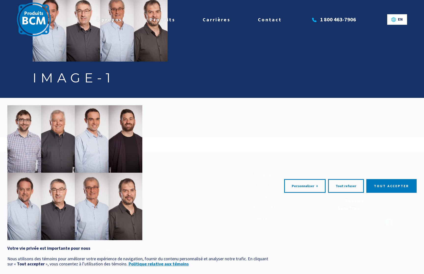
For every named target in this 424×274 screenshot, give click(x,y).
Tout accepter (391, 186)
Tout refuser (346, 186)
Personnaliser (305, 186)
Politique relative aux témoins (159, 264)
